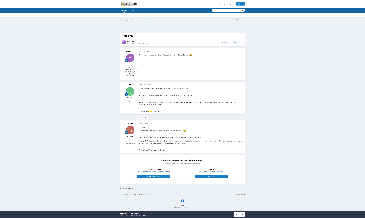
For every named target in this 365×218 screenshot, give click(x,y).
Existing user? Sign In (226, 4)
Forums (123, 15)
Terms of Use (145, 215)
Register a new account (154, 176)
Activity (132, 10)
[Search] (243, 10)
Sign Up (240, 4)
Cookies (182, 205)
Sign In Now (211, 176)
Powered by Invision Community (182, 207)
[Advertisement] (182, 28)
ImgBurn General (142, 43)
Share (225, 42)
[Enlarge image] (191, 55)
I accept (240, 214)
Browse (124, 10)
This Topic (235, 10)
